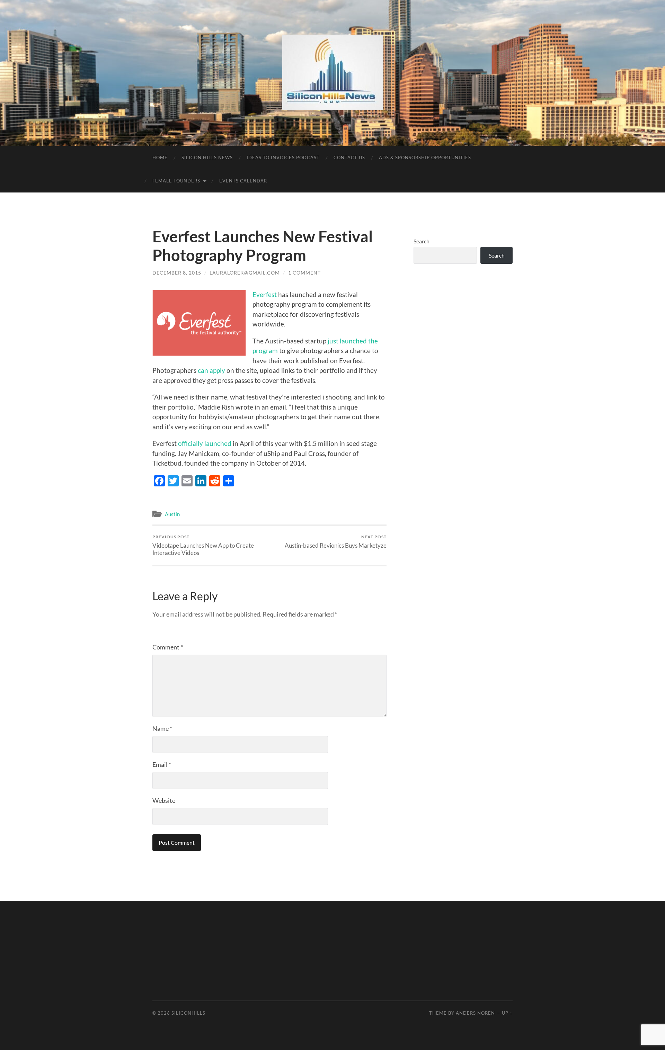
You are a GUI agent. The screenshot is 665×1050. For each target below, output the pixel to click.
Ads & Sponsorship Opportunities (425, 157)
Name (162, 728)
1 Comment (304, 273)
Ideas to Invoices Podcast (283, 157)
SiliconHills (188, 1013)
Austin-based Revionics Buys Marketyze (336, 541)
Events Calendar (243, 180)
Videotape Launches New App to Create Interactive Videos (203, 545)
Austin (172, 514)
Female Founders (176, 180)
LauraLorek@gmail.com (245, 273)
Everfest (264, 294)
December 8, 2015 (176, 273)
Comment (167, 647)
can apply (212, 370)
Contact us (349, 157)
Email (161, 764)
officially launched (204, 443)
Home (160, 157)
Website (163, 800)
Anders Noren (475, 1013)
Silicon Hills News (207, 157)
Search (421, 241)
